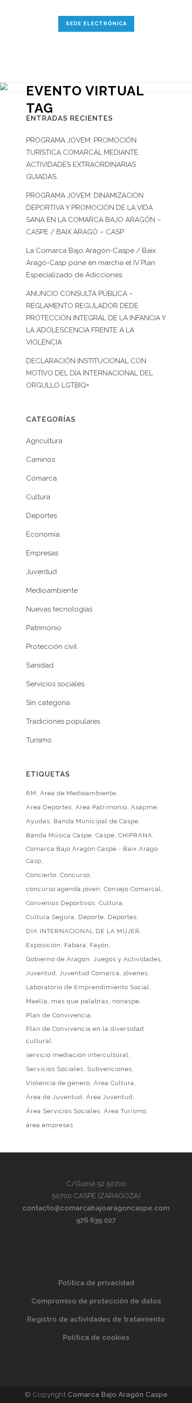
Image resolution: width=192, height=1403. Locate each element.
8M (31, 793)
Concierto (41, 874)
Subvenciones (109, 1068)
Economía (43, 534)
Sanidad (40, 665)
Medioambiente (52, 590)
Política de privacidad (96, 1283)
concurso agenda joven (63, 888)
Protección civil (51, 646)
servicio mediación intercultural (77, 1054)
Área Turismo (125, 1111)
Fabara (75, 945)
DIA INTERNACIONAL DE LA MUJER (83, 931)
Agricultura (44, 441)
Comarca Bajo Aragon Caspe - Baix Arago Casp (92, 854)
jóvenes (135, 973)
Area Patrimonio (101, 807)
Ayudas (38, 821)
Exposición (43, 945)
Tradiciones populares (63, 721)
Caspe (105, 835)
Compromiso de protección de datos (96, 1301)
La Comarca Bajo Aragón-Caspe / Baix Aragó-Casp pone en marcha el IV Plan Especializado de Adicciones (91, 262)
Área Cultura (114, 1082)
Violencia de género (58, 1082)
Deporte (91, 917)
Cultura (38, 497)
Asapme (144, 807)
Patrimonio (44, 628)
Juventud (41, 572)
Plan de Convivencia (58, 1015)
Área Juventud (109, 1097)
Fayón (99, 945)
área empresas (49, 1125)
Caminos (40, 459)
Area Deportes (49, 807)
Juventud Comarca (90, 973)
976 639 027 (96, 1220)
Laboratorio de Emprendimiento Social (88, 987)
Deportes (41, 515)
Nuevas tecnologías (59, 609)
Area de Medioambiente (78, 793)
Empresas (42, 553)
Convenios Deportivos (60, 903)
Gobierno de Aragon (58, 959)
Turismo (39, 740)
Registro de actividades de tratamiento (96, 1319)
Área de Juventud (54, 1097)
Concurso (75, 874)
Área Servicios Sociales (63, 1111)
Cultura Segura (50, 917)
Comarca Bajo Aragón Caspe (118, 1394)
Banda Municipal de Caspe (96, 821)
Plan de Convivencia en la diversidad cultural (85, 1034)
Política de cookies (96, 1337)
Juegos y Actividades (127, 959)
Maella (37, 1001)
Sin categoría (48, 702)
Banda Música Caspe (59, 835)
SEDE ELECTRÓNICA (96, 24)
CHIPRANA (135, 835)
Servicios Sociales (54, 1068)
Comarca (41, 478)
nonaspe (125, 1001)
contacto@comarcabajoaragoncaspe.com (96, 1208)
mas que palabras (80, 1001)
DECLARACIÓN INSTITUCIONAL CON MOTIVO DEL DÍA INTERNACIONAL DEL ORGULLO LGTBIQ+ (89, 373)
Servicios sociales (55, 684)
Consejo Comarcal (132, 888)
